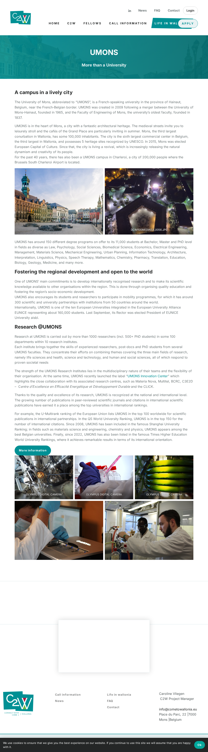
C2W (71, 23)
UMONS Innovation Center (148, 376)
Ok (199, 745)
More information (33, 450)
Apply (188, 23)
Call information (128, 23)
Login (190, 10)
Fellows (92, 23)
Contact (174, 10)
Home (54, 23)
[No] (203, 745)
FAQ (157, 10)
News (142, 10)
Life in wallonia (172, 23)
